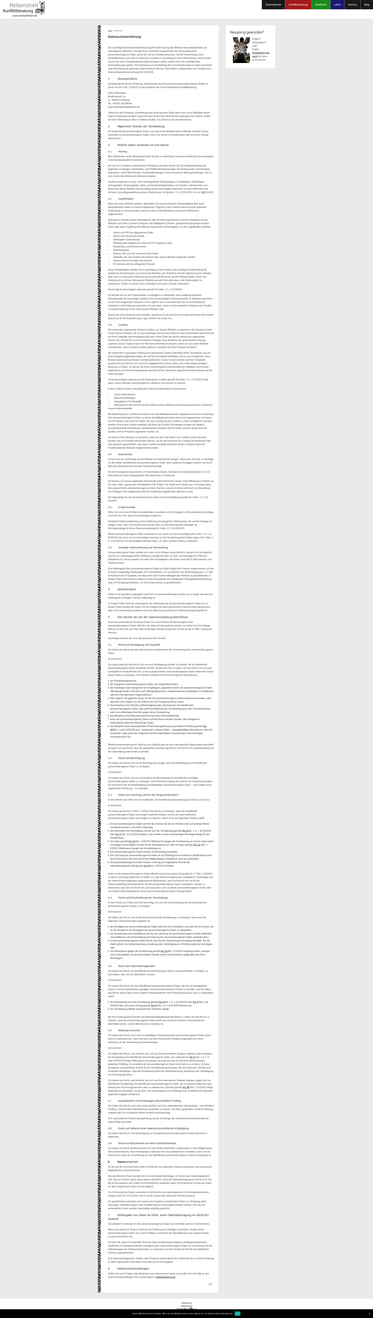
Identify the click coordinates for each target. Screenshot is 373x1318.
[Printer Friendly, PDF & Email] (210, 1284)
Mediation (321, 4)
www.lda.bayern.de (166, 1277)
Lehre (337, 4)
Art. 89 (186, 1087)
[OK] (369, 1313)
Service (352, 4)
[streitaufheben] (24, 17)
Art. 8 (146, 866)
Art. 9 (118, 834)
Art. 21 (132, 841)
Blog (366, 4)
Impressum (186, 1303)
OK (237, 1313)
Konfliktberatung (298, 4)
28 (203, 192)
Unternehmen (273, 4)
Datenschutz (186, 1306)
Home (110, 31)
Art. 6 (185, 831)
